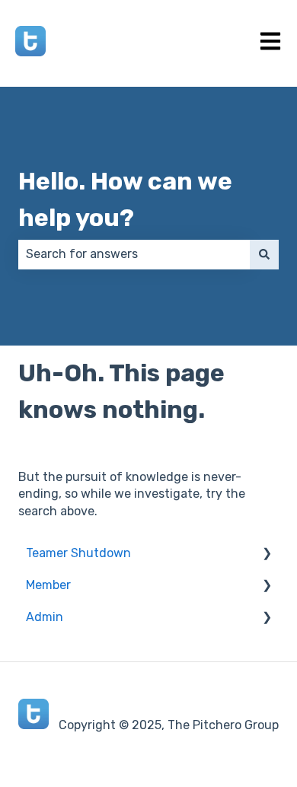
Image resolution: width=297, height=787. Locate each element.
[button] (266, 554)
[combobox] (134, 254)
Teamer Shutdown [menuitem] (78, 553)
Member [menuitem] (48, 585)
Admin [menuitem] (44, 617)
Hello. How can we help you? (125, 199)
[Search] (264, 254)
